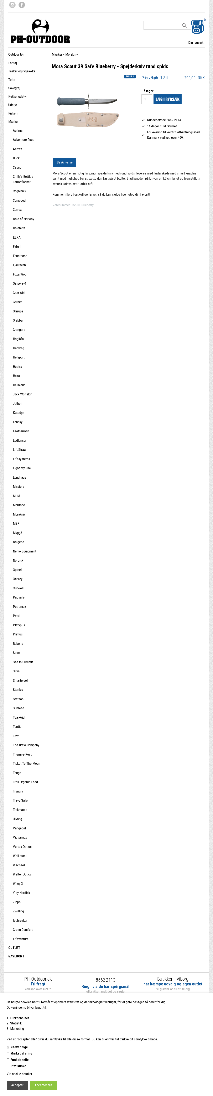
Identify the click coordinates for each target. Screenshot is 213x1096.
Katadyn (18, 413)
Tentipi (17, 726)
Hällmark (19, 385)
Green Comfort (23, 930)
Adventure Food (23, 140)
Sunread (18, 708)
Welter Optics (22, 874)
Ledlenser (19, 440)
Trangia (18, 791)
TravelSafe (20, 800)
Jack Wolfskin (22, 394)
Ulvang (17, 819)
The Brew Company (26, 745)
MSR (16, 523)
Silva (16, 671)
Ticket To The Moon (26, 763)
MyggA (17, 533)
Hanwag (18, 348)
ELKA (17, 237)
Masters (18, 486)
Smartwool (20, 680)
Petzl (16, 616)
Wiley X (18, 883)
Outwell (18, 588)
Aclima (17, 130)
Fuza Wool (20, 274)
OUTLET (14, 948)
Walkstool (19, 856)
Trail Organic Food (25, 782)
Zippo (17, 902)
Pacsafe (19, 597)
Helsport (19, 357)
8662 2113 (105, 980)
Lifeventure (20, 939)
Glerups (18, 311)
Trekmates (20, 810)
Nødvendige (19, 1047)
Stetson (18, 699)
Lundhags (19, 477)
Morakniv (19, 514)
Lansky (17, 422)
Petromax (19, 607)
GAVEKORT (16, 956)
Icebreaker (20, 920)
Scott (16, 653)
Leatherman (21, 431)
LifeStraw (19, 449)
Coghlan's (19, 191)
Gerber (17, 302)
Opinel (17, 570)
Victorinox (20, 837)
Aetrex (17, 149)
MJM (16, 496)
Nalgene (18, 542)
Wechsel (19, 865)
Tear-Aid (19, 717)
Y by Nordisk (21, 893)
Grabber (18, 320)
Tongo (17, 773)
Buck (16, 158)
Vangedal (19, 828)
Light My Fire (22, 468)
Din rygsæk (195, 42)
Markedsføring (21, 1053)
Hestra (17, 367)
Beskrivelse (65, 162)
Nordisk (18, 560)
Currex (17, 209)
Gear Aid (19, 293)
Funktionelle (19, 1060)
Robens (18, 643)
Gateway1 (19, 283)
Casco (17, 167)
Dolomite (19, 228)
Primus (18, 634)
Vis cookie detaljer (19, 1074)
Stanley (18, 690)
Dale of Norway (23, 219)
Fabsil (17, 246)
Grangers (19, 330)
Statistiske (18, 1066)
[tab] (64, 162)
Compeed (19, 200)
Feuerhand (20, 256)
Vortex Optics (22, 847)
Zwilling (18, 911)
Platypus (19, 625)
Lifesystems (21, 459)
